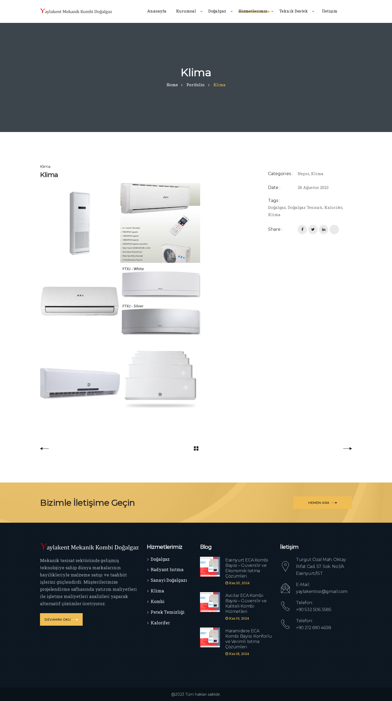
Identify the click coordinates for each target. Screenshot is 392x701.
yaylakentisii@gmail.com (321, 591)
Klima (317, 173)
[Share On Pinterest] (334, 229)
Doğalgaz (277, 207)
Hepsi (303, 173)
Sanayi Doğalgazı (169, 580)
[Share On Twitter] (313, 229)
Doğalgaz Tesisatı (305, 207)
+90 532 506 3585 (313, 609)
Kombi (158, 601)
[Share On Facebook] (302, 229)
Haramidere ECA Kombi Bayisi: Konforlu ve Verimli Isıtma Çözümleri (248, 638)
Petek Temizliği (168, 612)
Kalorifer (333, 207)
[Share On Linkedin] (323, 229)
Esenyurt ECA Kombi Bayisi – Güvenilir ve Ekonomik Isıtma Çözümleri (246, 568)
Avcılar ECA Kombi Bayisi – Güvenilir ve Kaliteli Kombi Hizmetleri (246, 603)
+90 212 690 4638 (313, 627)
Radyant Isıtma (167, 569)
